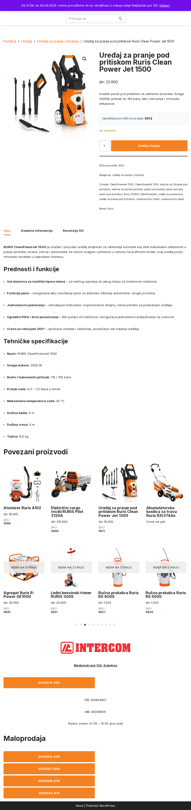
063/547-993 (49, 769)
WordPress (107, 805)
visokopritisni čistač (148, 199)
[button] (84, 59)
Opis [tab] (7, 230)
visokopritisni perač (172, 199)
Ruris (127, 194)
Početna (9, 41)
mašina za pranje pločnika (127, 189)
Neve (79, 805)
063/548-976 (49, 781)
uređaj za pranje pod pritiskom (117, 199)
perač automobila (154, 189)
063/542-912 (49, 793)
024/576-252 (49, 682)
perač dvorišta (174, 189)
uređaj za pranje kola (170, 194)
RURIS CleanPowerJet (144, 194)
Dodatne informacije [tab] (37, 230)
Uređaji (26, 41)
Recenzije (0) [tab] (73, 230)
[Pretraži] (120, 18)
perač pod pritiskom (111, 194)
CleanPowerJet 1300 (121, 184)
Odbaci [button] (164, 5)
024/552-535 (49, 756)
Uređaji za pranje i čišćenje (58, 41)
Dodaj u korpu (149, 145)
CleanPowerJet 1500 (147, 184)
